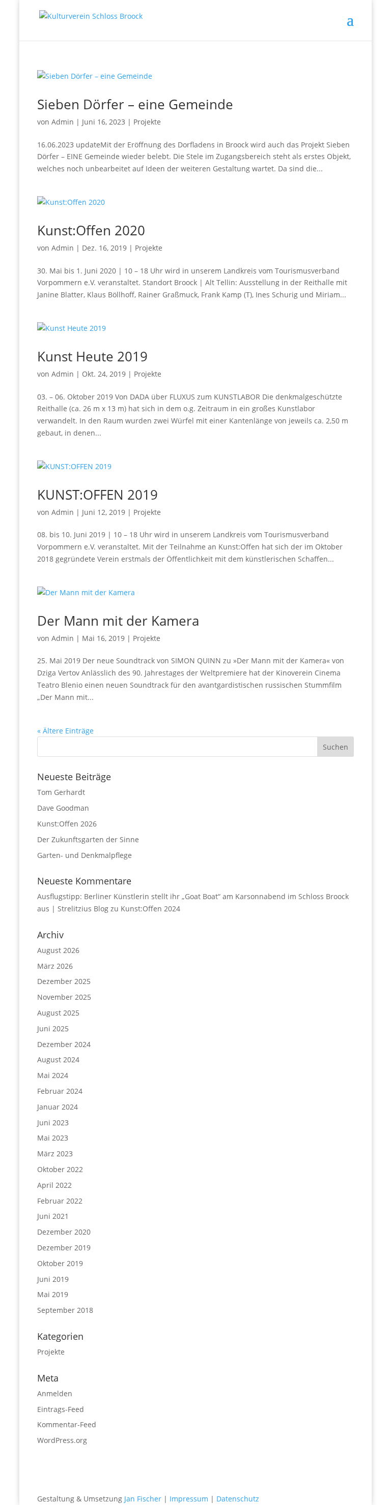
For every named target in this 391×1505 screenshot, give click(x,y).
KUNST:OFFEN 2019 (97, 494)
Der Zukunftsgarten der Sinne (88, 839)
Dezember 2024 (64, 1044)
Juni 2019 (53, 1279)
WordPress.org (62, 1440)
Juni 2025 (53, 1028)
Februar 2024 (59, 1091)
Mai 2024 (52, 1075)
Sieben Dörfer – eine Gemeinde (135, 104)
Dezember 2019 (64, 1247)
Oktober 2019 (60, 1263)
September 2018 (65, 1310)
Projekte (147, 122)
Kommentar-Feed (66, 1424)
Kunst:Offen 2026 (67, 823)
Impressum (189, 1498)
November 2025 (64, 997)
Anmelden (54, 1393)
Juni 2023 (53, 1122)
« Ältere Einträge (65, 730)
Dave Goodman (63, 808)
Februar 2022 (59, 1201)
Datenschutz (237, 1498)
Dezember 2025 (64, 981)
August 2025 (58, 1013)
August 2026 (58, 950)
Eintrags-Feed (60, 1409)
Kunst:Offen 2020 (91, 230)
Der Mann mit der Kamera (118, 620)
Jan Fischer (142, 1498)
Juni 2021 (53, 1216)
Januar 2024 (57, 1107)
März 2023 (55, 1153)
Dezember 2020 (64, 1232)
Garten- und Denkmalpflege (84, 855)
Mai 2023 (52, 1138)
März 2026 (55, 966)
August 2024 (58, 1059)
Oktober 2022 (60, 1169)
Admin (62, 122)
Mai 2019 (52, 1294)
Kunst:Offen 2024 (150, 908)
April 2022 (54, 1185)
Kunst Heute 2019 (92, 356)
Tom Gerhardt (61, 792)
